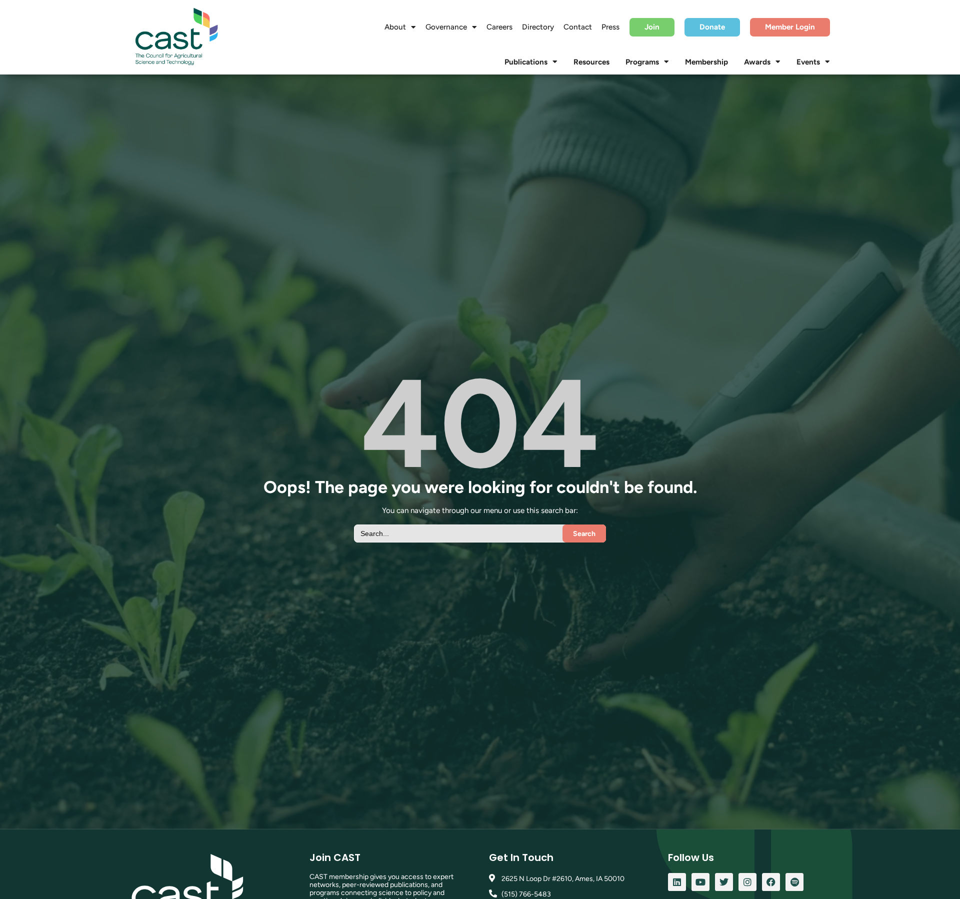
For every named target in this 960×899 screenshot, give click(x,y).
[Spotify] (795, 882)
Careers (499, 27)
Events (808, 62)
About (395, 27)
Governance (446, 27)
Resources (592, 62)
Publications (526, 62)
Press (611, 27)
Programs (642, 62)
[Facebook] (771, 882)
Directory (538, 27)
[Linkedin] (677, 882)
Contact (578, 27)
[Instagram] (747, 882)
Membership (706, 62)
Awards (757, 62)
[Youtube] (701, 882)
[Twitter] (724, 882)
